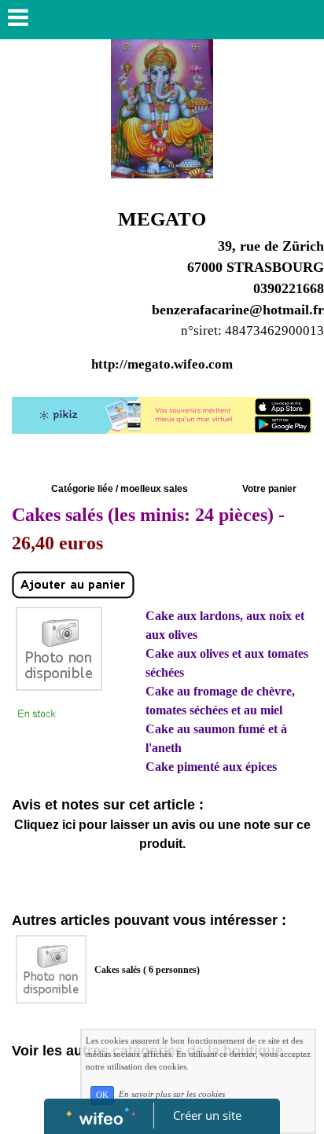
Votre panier (269, 488)
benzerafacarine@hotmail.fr (238, 309)
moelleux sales (154, 488)
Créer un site (207, 1115)
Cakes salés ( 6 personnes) (147, 969)
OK (102, 1095)
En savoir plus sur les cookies (172, 1094)
